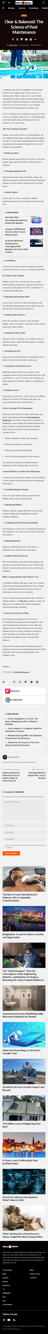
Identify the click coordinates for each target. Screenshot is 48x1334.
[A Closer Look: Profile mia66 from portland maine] (24, 1144)
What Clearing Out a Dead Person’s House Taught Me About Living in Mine (22, 1235)
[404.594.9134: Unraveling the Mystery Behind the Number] (36, 219)
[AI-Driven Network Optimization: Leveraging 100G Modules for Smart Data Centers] (36, 243)
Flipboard (14, 691)
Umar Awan (13, 45)
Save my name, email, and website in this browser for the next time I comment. (25, 846)
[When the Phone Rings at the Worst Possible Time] (24, 1034)
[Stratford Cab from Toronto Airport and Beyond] (24, 1071)
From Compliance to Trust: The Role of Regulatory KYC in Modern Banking (21, 721)
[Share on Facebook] (13, 39)
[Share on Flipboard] (22, 39)
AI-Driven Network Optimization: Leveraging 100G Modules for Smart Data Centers (16, 246)
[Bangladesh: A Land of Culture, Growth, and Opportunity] (24, 918)
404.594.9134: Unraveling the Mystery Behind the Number (16, 220)
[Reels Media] (24, 2)
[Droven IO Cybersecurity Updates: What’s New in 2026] (24, 1181)
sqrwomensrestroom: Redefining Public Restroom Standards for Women (23, 1015)
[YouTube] (9, 1320)
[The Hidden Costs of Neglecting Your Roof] (24, 1108)
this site (23, 601)
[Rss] (14, 1320)
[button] (5, 2)
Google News (16, 700)
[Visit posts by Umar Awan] (5, 757)
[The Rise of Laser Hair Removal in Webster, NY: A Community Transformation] (24, 879)
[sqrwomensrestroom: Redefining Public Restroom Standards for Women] (24, 998)
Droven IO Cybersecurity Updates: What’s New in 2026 (20, 1199)
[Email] (26, 39)
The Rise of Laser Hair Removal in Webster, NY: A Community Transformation (20, 897)
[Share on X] (17, 39)
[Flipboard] (7, 691)
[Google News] (7, 699)
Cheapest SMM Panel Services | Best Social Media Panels (15, 232)
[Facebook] (4, 1320)
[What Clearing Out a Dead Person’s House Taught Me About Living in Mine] (24, 1218)
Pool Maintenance (21, 672)
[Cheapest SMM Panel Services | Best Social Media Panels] (36, 231)
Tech (24, 15)
